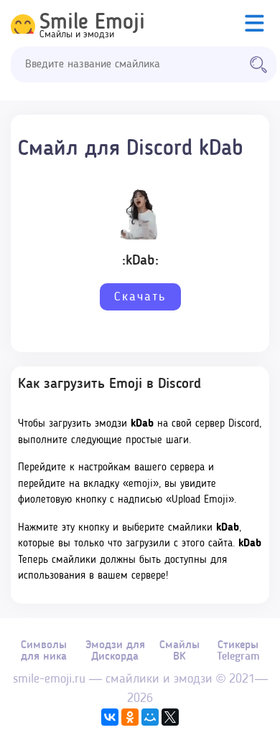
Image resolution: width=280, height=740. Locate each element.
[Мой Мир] (150, 717)
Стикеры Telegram (238, 651)
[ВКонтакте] (109, 717)
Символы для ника (44, 651)
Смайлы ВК (179, 651)
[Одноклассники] (130, 717)
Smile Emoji (92, 23)
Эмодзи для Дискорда (115, 651)
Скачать (140, 296)
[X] (170, 717)
